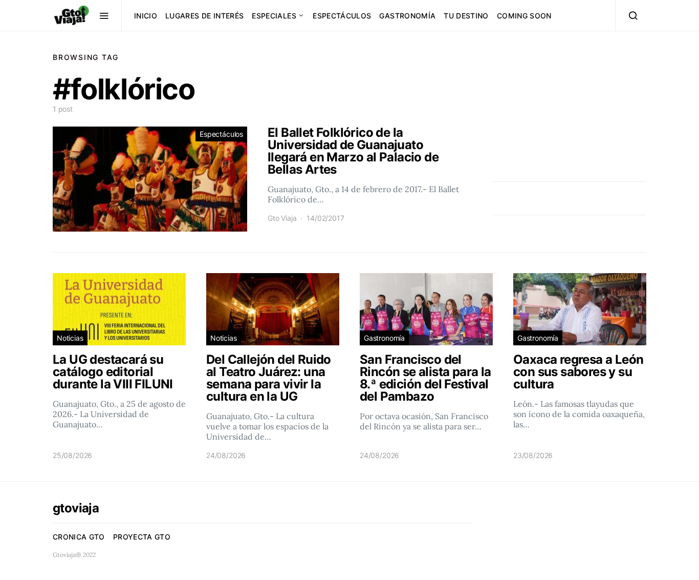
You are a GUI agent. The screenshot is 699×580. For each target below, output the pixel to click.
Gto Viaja (282, 218)
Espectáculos (342, 15)
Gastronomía (407, 15)
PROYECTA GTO (141, 536)
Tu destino (466, 15)
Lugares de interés (204, 15)
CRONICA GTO (79, 536)
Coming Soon (524, 15)
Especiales (274, 15)
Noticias (70, 338)
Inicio (145, 15)
